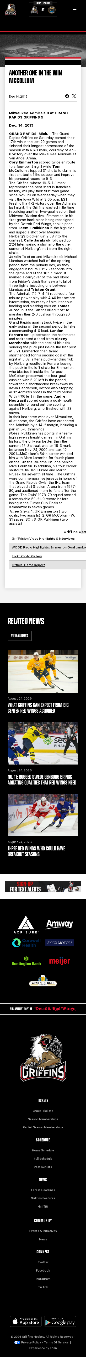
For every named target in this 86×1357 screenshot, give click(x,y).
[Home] (10, 9)
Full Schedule (43, 1158)
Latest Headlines (43, 1190)
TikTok (43, 1287)
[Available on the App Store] (26, 1321)
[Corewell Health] (26, 942)
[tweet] (74, 96)
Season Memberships (43, 1119)
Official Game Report (28, 565)
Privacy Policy (31, 1342)
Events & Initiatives (43, 1231)
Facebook (43, 1270)
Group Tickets (43, 1111)
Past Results (43, 1167)
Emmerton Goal (62, 547)
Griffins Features (43, 1198)
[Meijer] (59, 961)
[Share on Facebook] (67, 96)
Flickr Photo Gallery (27, 556)
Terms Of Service (56, 1342)
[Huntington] (26, 961)
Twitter (43, 1262)
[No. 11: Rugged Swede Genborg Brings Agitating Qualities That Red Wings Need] (43, 743)
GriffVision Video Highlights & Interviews (43, 538)
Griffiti (43, 1206)
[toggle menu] (75, 9)
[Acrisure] (26, 924)
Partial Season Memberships (43, 1127)
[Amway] (59, 924)
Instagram (43, 1279)
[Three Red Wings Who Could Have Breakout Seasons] (43, 815)
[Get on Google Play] (60, 1321)
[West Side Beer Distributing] (43, 981)
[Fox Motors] (59, 942)
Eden (53, 1348)
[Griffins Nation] (43, 886)
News (43, 1239)
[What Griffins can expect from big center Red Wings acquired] (43, 671)
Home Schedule (43, 1150)
